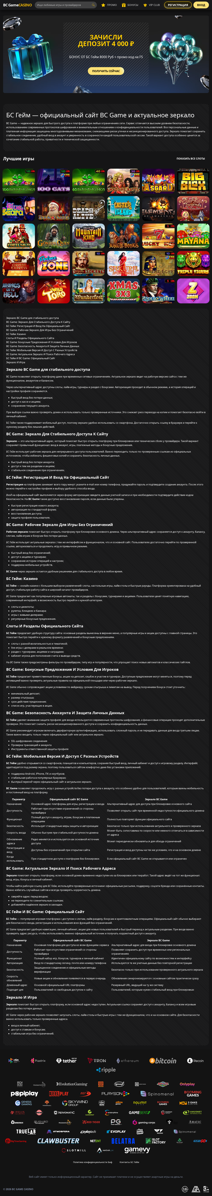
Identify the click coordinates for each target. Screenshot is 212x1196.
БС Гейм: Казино (16, 334)
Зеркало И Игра (15, 362)
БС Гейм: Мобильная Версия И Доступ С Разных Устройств (41, 350)
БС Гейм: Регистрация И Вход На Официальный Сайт (38, 326)
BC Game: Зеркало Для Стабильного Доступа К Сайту (38, 322)
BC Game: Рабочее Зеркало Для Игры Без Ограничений (39, 330)
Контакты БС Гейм (129, 1162)
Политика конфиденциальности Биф (92, 1162)
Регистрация (178, 5)
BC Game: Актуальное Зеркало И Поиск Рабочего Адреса (40, 354)
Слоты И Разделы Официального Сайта (30, 338)
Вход (201, 5)
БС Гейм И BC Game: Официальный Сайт (30, 358)
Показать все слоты (191, 158)
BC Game (17, 4)
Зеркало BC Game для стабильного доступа (32, 318)
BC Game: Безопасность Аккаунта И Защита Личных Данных (42, 346)
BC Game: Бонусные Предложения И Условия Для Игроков (41, 342)
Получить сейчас (106, 71)
